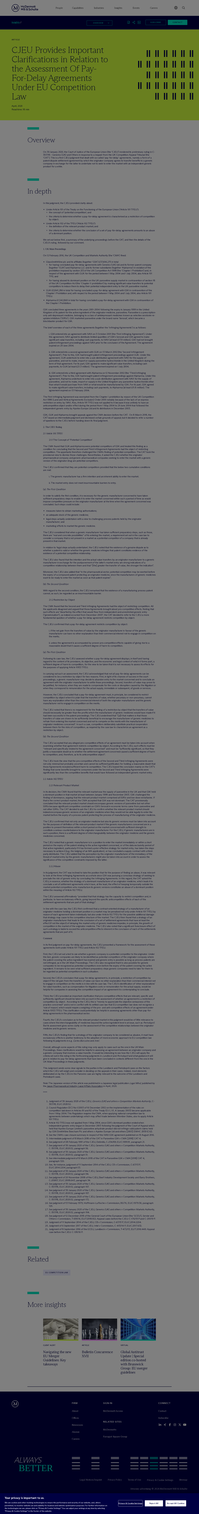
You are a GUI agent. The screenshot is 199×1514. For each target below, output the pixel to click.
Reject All (153, 1503)
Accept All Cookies (175, 1503)
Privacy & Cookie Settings (130, 1503)
